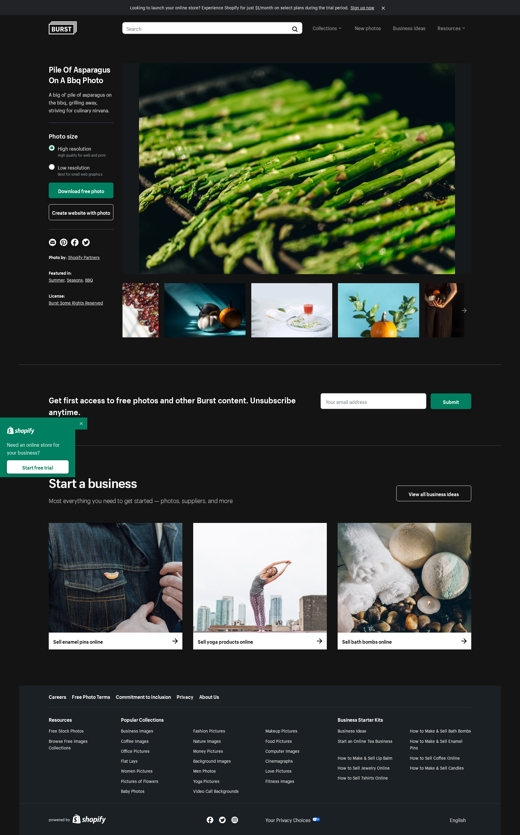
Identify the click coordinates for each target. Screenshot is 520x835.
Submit (451, 401)
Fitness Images (279, 780)
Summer (56, 279)
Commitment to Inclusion (143, 696)
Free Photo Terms (91, 696)
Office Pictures (135, 750)
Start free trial (37, 467)
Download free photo (81, 190)
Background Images (212, 760)
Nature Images (207, 740)
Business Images (137, 730)
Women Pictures (137, 770)
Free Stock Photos (66, 730)
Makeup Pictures (281, 730)
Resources (449, 27)
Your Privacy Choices (288, 819)
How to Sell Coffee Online (435, 757)
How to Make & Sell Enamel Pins (436, 744)
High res (204, 331)
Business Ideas (352, 730)
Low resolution (74, 167)
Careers (57, 696)
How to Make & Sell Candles (437, 767)
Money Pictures (208, 750)
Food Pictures (278, 740)
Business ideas (409, 27)
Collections (325, 27)
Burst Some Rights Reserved (76, 302)
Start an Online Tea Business (365, 740)
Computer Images (282, 750)
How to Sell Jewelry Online (364, 767)
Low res (142, 331)
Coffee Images (135, 740)
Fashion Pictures (209, 730)
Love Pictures (278, 770)
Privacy (185, 696)
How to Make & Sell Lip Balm (365, 757)
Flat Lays (129, 760)
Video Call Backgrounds (216, 790)
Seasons (75, 279)
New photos (368, 27)
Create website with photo (81, 212)
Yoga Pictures (206, 780)
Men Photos (204, 770)
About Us (209, 696)
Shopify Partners (84, 257)
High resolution (74, 148)
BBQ (89, 279)
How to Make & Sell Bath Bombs (440, 730)
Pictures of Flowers (139, 780)
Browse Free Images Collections (68, 744)
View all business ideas (434, 493)
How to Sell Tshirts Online (363, 777)
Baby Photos (132, 790)
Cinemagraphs (279, 760)
